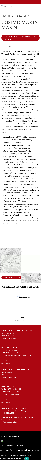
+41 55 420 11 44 (5, 338)
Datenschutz (20, 445)
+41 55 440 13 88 (5, 377)
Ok (27, 458)
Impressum (11, 445)
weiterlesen (9, 413)
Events (11, 420)
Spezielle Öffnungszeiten (3, 362)
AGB (3, 445)
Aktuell (5, 420)
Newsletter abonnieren (10, 422)
